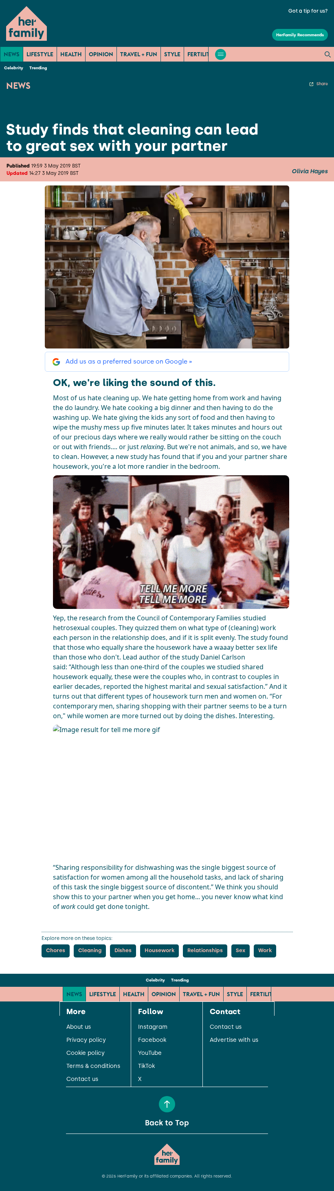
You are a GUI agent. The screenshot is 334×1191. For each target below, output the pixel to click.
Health (71, 54)
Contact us (82, 1079)
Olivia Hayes (309, 171)
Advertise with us (234, 1040)
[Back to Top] (167, 1104)
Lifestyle (39, 54)
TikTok (146, 1066)
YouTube (150, 1053)
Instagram (152, 1027)
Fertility (200, 54)
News (12, 54)
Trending (38, 68)
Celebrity (13, 68)
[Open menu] (220, 54)
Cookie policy (85, 1053)
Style (172, 54)
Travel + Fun (138, 54)
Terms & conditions (93, 1066)
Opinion (101, 54)
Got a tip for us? (308, 11)
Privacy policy (86, 1040)
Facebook (152, 1040)
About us (78, 1027)
